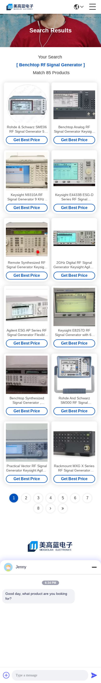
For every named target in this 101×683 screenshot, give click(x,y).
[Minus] (94, 567)
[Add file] (6, 675)
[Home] (50, 552)
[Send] (94, 675)
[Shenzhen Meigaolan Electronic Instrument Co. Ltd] (20, 6)
